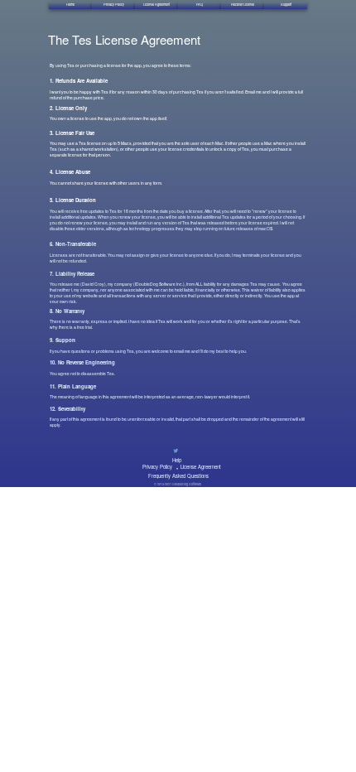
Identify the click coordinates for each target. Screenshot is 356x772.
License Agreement (200, 466)
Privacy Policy (157, 466)
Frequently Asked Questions (178, 476)
